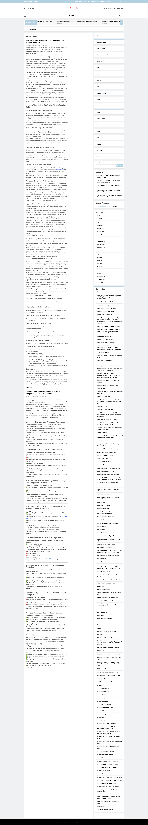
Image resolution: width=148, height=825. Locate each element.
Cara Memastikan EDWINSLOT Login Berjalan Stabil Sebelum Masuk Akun (43, 21)
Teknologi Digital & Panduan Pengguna (106, 723)
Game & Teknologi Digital (103, 396)
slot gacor (99, 86)
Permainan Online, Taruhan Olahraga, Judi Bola (108, 597)
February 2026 (100, 231)
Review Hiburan (101, 609)
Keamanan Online (101, 486)
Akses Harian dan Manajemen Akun (106, 292)
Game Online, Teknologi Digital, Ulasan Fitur (108, 419)
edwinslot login (59, 169)
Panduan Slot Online (102, 562)
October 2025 (100, 244)
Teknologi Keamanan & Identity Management (108, 764)
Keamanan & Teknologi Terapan (105, 465)
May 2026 (99, 222)
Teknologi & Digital (101, 698)
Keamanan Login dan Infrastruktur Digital (107, 482)
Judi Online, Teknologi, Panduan (105, 455)
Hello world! (115, 206)
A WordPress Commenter (103, 206)
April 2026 (99, 225)
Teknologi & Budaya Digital (103, 691)
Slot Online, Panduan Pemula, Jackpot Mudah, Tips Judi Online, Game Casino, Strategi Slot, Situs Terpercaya (110, 642)
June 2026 (99, 218)
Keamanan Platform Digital (103, 494)
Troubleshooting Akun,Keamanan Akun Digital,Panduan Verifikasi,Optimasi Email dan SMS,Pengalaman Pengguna (108, 796)
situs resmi (99, 621)
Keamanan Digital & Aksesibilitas (105, 471)
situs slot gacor (101, 106)
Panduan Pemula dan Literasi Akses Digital (108, 555)
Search (98, 163)
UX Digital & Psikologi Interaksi (105, 809)
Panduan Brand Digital (102, 532)
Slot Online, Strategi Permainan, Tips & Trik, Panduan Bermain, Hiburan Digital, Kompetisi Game (108, 664)
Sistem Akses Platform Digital (104, 618)
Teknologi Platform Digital (103, 770)
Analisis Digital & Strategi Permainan (106, 308)
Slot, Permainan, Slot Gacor (104, 669)
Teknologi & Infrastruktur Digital (105, 707)
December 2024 (101, 276)
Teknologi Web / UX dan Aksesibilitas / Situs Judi (109, 777)
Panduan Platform (101, 558)
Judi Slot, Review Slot (102, 458)
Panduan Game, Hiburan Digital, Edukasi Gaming (109, 536)
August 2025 (100, 250)
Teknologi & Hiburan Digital (104, 704)
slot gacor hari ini (101, 93)
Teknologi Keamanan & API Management (107, 761)
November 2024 (101, 279)
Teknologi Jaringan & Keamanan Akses (107, 758)
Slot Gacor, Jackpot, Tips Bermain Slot (106, 631)
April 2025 (99, 263)
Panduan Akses (101, 529)
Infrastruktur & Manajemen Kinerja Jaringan (108, 449)
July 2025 (99, 254)
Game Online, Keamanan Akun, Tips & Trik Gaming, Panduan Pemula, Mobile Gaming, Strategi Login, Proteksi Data (110, 414)
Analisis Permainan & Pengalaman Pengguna (108, 326)
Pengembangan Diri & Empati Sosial (106, 583)
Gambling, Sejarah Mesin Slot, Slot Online (107, 385)
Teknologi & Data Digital (103, 694)
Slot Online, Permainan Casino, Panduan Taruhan (109, 651)
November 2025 (101, 241)
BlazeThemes (84, 822)
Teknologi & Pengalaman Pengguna (106, 714)
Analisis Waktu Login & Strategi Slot (106, 342)
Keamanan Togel (101, 502)
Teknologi (99, 685)
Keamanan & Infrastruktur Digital (105, 461)
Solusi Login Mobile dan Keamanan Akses (107, 672)
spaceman (99, 150)
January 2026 (100, 234)
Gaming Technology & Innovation (105, 441)
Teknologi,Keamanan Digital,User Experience (108, 786)
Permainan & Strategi (102, 586)
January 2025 (100, 273)
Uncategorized (100, 806)
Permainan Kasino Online (103, 589)
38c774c (29, 45)
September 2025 (101, 247)
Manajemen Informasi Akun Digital (105, 516)
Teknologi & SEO (101, 717)
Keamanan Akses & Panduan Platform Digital (108, 468)
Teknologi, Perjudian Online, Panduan (106, 783)
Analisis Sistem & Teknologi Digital (106, 336)
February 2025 (100, 270)
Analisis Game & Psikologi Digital (105, 311)
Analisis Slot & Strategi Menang (105, 339)
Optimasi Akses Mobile (103, 526)
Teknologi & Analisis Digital (104, 688)
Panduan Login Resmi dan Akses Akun (106, 547)
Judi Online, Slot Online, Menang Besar (106, 452)
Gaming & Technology (102, 432)
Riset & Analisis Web (102, 612)
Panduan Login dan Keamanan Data (106, 544)
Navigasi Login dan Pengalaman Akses (107, 520)
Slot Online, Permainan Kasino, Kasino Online (108, 654)
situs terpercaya (101, 118)
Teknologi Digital (101, 720)
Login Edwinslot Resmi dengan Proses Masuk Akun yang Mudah (97, 1)
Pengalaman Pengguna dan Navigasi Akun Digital (109, 580)
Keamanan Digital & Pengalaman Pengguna (108, 474)
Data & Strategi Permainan (103, 352)
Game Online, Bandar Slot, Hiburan (105, 409)
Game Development (102, 406)
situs (98, 74)
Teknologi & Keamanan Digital (104, 710)
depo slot (99, 80)
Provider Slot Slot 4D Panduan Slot (105, 601)
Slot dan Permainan (102, 625)
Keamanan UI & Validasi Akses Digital (106, 505)
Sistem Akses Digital (102, 615)
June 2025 (99, 257)
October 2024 (100, 283)
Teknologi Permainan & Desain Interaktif (107, 767)
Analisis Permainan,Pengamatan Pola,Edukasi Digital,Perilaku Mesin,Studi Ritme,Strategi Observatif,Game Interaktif (108, 331)
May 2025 (99, 260)
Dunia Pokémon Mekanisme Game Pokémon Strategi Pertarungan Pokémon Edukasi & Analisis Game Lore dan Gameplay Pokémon (109, 368)
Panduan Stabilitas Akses (103, 571)
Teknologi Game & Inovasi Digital (105, 751)
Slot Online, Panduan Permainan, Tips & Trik (108, 647)
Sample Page (72, 16)
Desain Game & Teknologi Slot (104, 360)
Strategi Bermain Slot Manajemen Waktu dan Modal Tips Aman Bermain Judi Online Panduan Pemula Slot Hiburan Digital (109, 677)
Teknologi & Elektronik (102, 701)
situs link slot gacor (102, 48)
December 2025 (101, 238)
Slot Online (99, 634)
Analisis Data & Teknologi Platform (106, 302)
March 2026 (100, 228)
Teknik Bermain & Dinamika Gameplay (106, 682)
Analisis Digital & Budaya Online (105, 305)
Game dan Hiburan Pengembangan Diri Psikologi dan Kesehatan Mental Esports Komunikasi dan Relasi (109, 401)
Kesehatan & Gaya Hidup (103, 508)
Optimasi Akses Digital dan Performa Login (108, 523)
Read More (28, 387)
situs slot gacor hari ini (103, 55)
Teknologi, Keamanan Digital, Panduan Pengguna (109, 780)
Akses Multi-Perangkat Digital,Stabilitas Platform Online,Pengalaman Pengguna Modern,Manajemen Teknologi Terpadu (109, 296)
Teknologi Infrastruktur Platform (105, 754)
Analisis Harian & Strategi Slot (104, 314)
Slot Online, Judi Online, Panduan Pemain (107, 637)
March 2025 (100, 266)
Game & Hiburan (101, 388)
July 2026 (99, 215)
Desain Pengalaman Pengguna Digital (106, 363)
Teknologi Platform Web (103, 774)
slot (98, 67)
